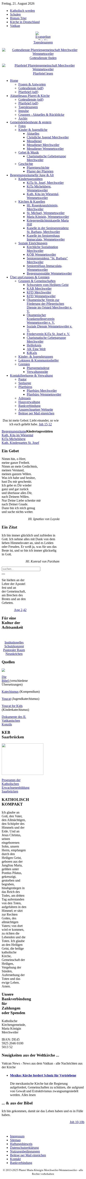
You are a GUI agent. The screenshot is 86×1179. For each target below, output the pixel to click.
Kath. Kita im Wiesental (17, 435)
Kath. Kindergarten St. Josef (20, 442)
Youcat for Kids (12, 706)
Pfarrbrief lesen (43, 73)
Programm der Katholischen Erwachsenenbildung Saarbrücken (15, 785)
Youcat (6, 699)
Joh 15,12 (45, 424)
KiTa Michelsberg (13, 439)
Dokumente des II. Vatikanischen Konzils (14, 720)
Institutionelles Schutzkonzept (14, 644)
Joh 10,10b (77, 1122)
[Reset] (3, 574)
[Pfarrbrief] (43, 65)
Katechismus (10, 691)
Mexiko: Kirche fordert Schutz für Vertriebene (43, 1075)
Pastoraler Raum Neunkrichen (14, 652)
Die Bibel (6, 678)
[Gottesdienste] (43, 49)
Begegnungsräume (14, 431)
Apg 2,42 (20, 610)
